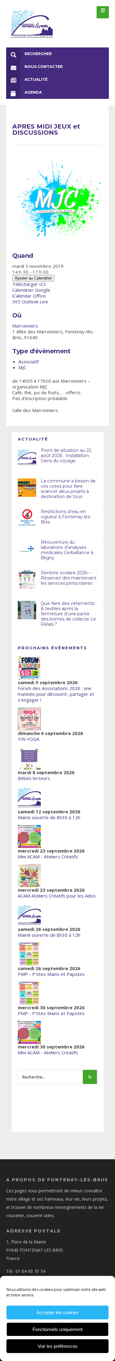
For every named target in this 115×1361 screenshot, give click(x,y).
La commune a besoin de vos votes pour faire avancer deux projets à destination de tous (68, 488)
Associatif (28, 361)
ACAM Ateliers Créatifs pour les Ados (57, 896)
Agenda (33, 92)
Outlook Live (35, 301)
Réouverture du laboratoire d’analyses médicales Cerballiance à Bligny (67, 549)
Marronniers (25, 326)
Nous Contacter (44, 66)
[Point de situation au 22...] (27, 457)
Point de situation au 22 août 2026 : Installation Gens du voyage (66, 455)
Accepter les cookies (57, 1312)
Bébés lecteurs (34, 778)
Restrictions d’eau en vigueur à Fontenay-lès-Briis (66, 517)
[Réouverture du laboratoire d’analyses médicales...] (27, 549)
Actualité (36, 79)
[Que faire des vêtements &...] (27, 610)
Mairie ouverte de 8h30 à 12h (49, 817)
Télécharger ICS (29, 284)
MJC (22, 367)
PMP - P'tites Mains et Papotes (51, 974)
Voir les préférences (58, 1346)
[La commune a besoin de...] (27, 487)
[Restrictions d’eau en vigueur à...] (27, 518)
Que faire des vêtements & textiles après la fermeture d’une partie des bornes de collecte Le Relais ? (68, 614)
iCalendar (22, 296)
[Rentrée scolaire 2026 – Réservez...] (27, 579)
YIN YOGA (28, 739)
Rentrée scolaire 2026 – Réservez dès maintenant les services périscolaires (68, 578)
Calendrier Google (31, 290)
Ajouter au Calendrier (33, 278)
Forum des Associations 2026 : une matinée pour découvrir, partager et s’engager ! (56, 694)
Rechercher (38, 53)
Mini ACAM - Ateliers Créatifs (48, 856)
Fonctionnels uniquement (57, 1329)
